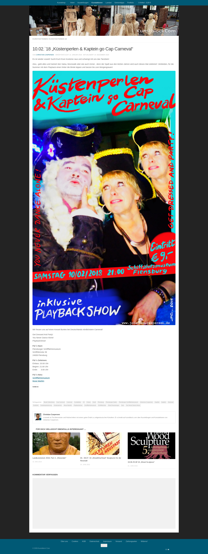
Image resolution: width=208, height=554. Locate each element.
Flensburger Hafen (111, 402)
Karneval (170, 402)
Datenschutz (94, 541)
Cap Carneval (60, 402)
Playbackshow (78, 405)
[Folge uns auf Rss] (170, 549)
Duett (94, 402)
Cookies (75, 541)
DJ (84, 402)
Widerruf (144, 541)
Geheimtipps (119, 3)
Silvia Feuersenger (113, 405)
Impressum (107, 541)
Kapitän (157, 402)
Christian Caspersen (45, 55)
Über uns (64, 541)
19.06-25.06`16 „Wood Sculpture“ (141, 462)
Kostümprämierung (46, 405)
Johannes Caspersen (146, 402)
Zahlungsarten (131, 541)
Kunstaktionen (97, 3)
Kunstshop (61, 3)
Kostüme (35, 405)
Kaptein (163, 402)
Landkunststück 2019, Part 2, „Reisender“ (49, 458)
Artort (72, 3)
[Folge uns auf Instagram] (166, 549)
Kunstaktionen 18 (58, 39)
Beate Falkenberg (49, 402)
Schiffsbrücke (102, 405)
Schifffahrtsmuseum (41, 378)
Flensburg (101, 402)
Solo (122, 405)
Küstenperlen (58, 405)
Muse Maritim (38, 381)
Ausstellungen (83, 3)
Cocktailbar (77, 402)
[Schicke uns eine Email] (175, 549)
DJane (89, 402)
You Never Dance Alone (133, 405)
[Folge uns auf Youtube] (168, 549)
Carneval (69, 402)
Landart (108, 3)
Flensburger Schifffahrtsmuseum (128, 402)
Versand (118, 541)
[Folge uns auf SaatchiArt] (172, 549)
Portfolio (130, 3)
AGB (84, 541)
